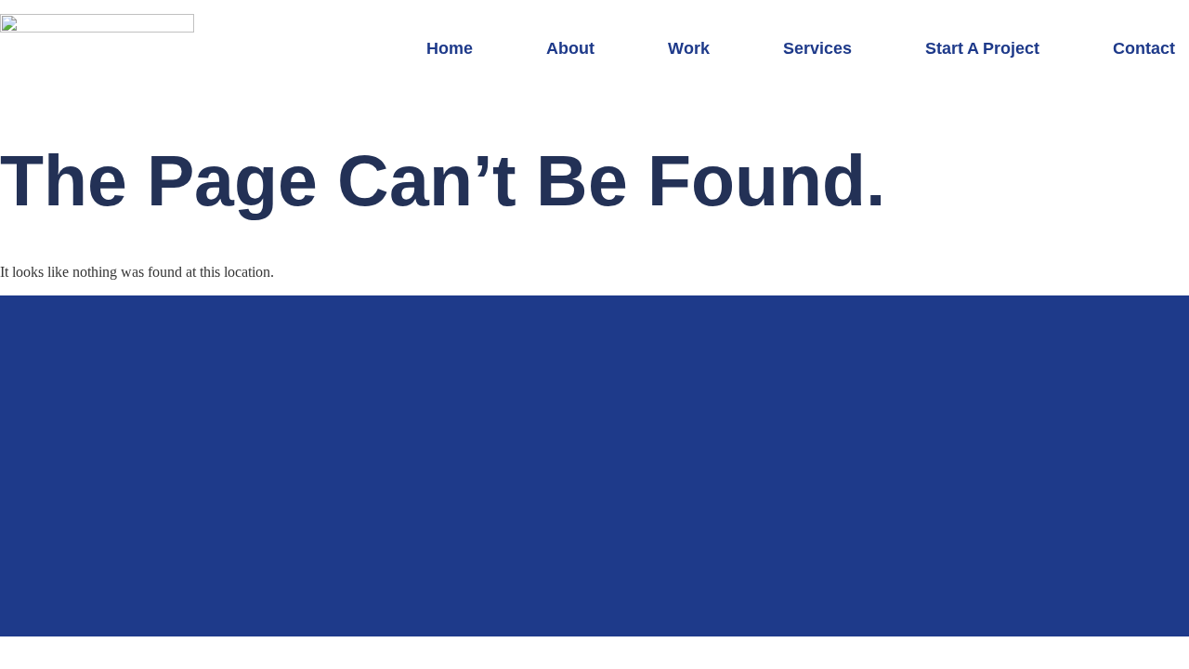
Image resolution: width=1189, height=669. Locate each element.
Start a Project (982, 48)
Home (449, 48)
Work (689, 48)
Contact (1144, 48)
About (570, 48)
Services (817, 48)
